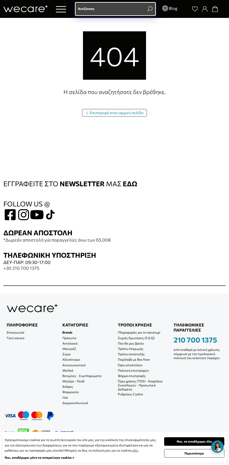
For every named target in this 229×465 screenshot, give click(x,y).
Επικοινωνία (15, 332)
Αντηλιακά (70, 343)
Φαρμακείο (70, 392)
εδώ (135, 450)
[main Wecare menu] (61, 9)
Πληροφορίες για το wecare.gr (139, 332)
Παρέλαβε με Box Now (134, 359)
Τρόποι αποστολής (131, 354)
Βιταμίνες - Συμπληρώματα (82, 376)
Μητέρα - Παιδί (73, 381)
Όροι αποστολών (130, 365)
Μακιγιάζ (69, 349)
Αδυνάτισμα (71, 359)
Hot (65, 397)
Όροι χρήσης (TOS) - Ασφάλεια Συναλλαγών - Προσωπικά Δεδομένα (140, 385)
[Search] (184, 9)
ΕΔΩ (130, 183)
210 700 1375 (195, 339)
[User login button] (205, 9)
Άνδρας (67, 386)
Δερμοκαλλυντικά (75, 403)
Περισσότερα (194, 453)
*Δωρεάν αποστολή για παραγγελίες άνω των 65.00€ (57, 239)
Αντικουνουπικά (74, 365)
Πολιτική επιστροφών (133, 370)
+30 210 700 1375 (21, 268)
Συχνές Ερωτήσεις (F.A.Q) (136, 338)
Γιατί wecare (15, 338)
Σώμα (66, 354)
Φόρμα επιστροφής (132, 376)
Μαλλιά (67, 370)
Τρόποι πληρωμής (130, 349)
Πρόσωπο (69, 338)
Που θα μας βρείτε (131, 343)
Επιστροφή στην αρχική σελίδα (116, 112)
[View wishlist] (195, 9)
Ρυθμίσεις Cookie (130, 394)
